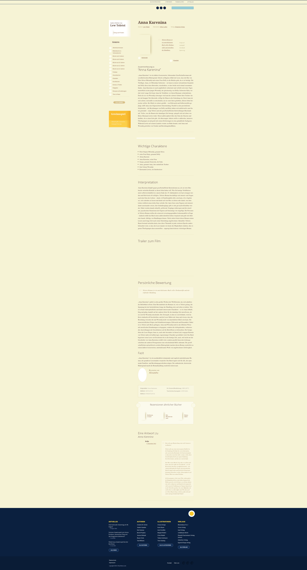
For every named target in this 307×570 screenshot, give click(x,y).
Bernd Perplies (141, 532)
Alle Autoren (143, 545)
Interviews (168, 2)
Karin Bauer (160, 527)
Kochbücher (116, 81)
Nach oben (192, 514)
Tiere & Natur (116, 94)
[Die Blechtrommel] (161, 415)
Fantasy (115, 72)
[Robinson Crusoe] (142, 416)
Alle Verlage (184, 547)
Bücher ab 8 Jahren (118, 59)
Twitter (164, 8)
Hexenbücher (116, 75)
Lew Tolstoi (146, 27)
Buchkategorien (155, 2)
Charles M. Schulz (142, 524)
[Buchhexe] (119, 9)
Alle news (114, 550)
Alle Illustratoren (165, 545)
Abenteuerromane (118, 47)
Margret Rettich (161, 532)
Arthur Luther (163, 27)
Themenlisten (179, 2)
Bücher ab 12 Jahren (119, 65)
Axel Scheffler (161, 530)
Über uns (176, 563)
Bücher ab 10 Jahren (119, 62)
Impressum (112, 562)
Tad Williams (140, 540)
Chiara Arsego (161, 524)
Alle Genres (119, 102)
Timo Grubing (161, 540)
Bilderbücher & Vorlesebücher (117, 52)
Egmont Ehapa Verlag (184, 542)
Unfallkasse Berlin (183, 532)
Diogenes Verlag (180, 27)
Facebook (161, 8)
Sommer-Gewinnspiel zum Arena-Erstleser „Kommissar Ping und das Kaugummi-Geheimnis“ (119, 534)
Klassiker (115, 78)
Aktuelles (190, 2)
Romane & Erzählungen (119, 91)
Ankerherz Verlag (183, 540)
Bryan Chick (140, 538)
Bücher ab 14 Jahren (119, 69)
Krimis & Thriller (117, 84)
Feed (157, 8)
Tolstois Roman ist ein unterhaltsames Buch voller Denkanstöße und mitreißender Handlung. (168, 45)
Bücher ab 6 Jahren (118, 56)
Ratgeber (115, 88)
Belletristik (145, 57)
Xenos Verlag (182, 527)
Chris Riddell (161, 535)
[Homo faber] (179, 416)
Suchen (192, 8)
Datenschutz (112, 560)
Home (147, 2)
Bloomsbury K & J (183, 524)
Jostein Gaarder (141, 527)
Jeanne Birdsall (141, 535)
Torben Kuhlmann (162, 538)
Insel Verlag (181, 530)
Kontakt (169, 563)
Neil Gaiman (140, 530)
